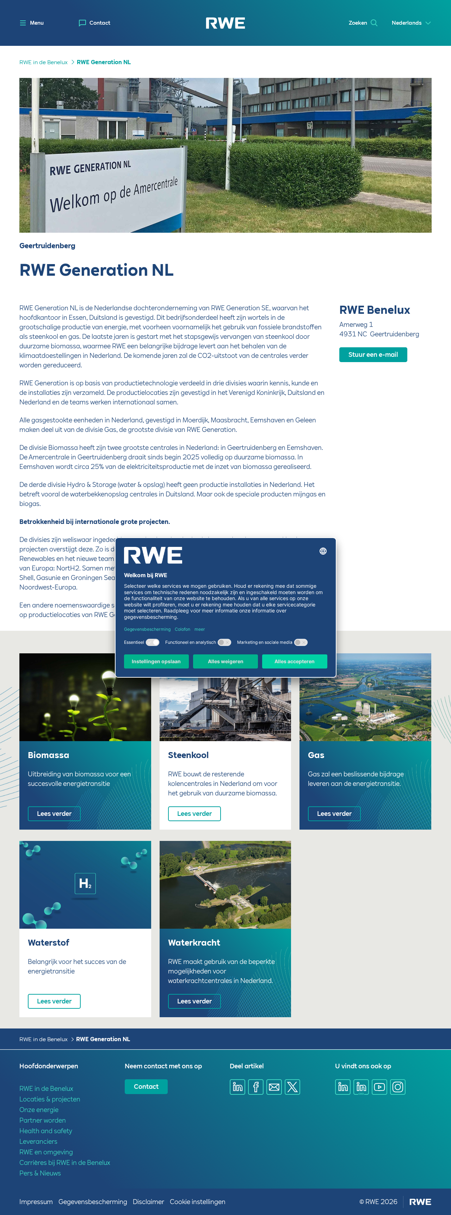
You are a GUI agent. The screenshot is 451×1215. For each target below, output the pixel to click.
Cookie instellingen (198, 1201)
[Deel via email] (274, 1087)
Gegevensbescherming (92, 1201)
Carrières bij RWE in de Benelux (64, 1162)
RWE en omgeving (46, 1152)
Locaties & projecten (49, 1099)
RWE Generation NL (104, 62)
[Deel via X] (292, 1087)
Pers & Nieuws (40, 1173)
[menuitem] (94, 23)
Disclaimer (148, 1201)
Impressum (36, 1201)
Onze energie (38, 1109)
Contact (99, 23)
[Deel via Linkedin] (237, 1087)
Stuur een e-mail (373, 354)
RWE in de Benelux (43, 62)
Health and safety (45, 1131)
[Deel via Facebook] (256, 1087)
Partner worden (42, 1120)
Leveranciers (38, 1141)
